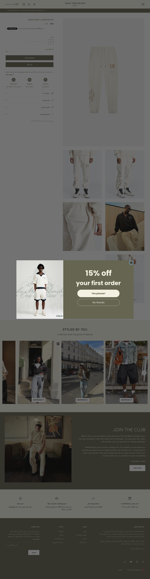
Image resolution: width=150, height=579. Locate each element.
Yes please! (98, 293)
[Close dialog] (131, 263)
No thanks (98, 302)
